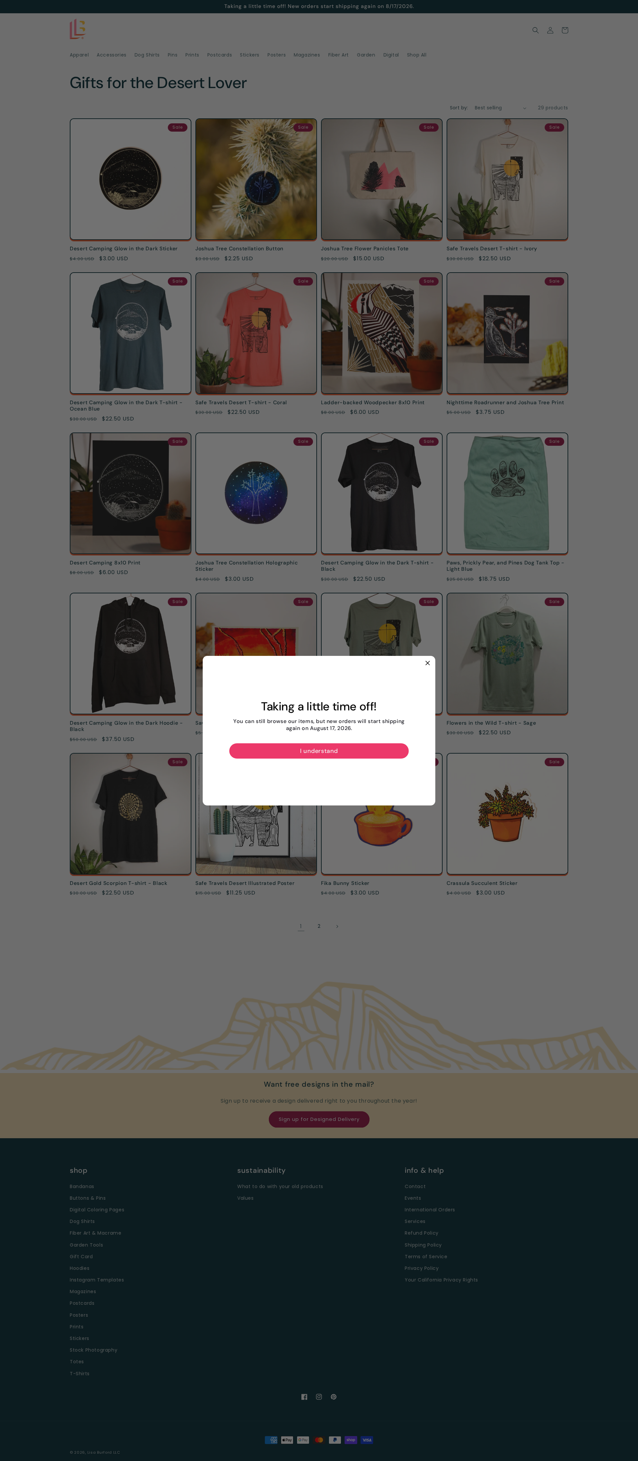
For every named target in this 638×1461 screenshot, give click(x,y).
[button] (427, 663)
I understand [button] (319, 751)
